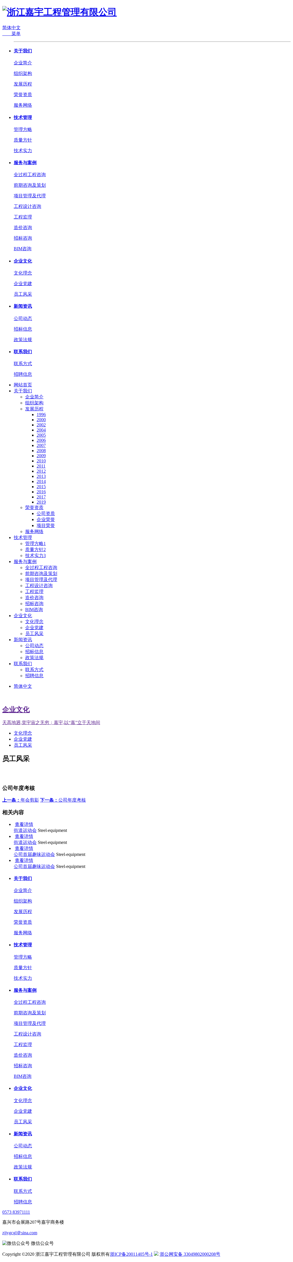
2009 (41, 455)
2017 (41, 496)
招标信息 (23, 329)
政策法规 (23, 339)
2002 (41, 424)
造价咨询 (23, 227)
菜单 (11, 33)
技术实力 (23, 150)
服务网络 (23, 105)
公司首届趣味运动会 (34, 854)
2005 (41, 435)
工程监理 (23, 216)
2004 (41, 430)
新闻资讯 (23, 306)
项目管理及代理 (30, 195)
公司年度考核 (63, 800)
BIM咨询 (22, 248)
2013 (41, 476)
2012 (41, 471)
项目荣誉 (46, 525)
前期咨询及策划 (30, 185)
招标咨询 (23, 238)
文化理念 (23, 273)
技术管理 (23, 117)
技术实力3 (35, 555)
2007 (41, 445)
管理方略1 (35, 543)
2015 (41, 486)
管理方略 (23, 129)
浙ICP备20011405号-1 (131, 1254)
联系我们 (23, 351)
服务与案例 (25, 162)
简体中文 (11, 27)
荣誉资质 (23, 94)
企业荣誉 (46, 519)
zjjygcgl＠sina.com (19, 1232)
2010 (41, 460)
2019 (41, 502)
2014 (41, 481)
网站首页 (23, 384)
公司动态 (23, 318)
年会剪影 (20, 800)
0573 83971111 (16, 1212)
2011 (41, 466)
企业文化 (23, 261)
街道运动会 (25, 830)
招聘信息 (23, 374)
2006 (41, 440)
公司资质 (46, 513)
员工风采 (23, 294)
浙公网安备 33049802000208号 (190, 1254)
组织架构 (23, 73)
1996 (41, 414)
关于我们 (23, 50)
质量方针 (23, 140)
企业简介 (23, 62)
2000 (41, 419)
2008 (41, 450)
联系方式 (23, 363)
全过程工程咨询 (30, 174)
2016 (41, 491)
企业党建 (23, 283)
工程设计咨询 (27, 206)
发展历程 (23, 84)
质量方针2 (35, 549)
